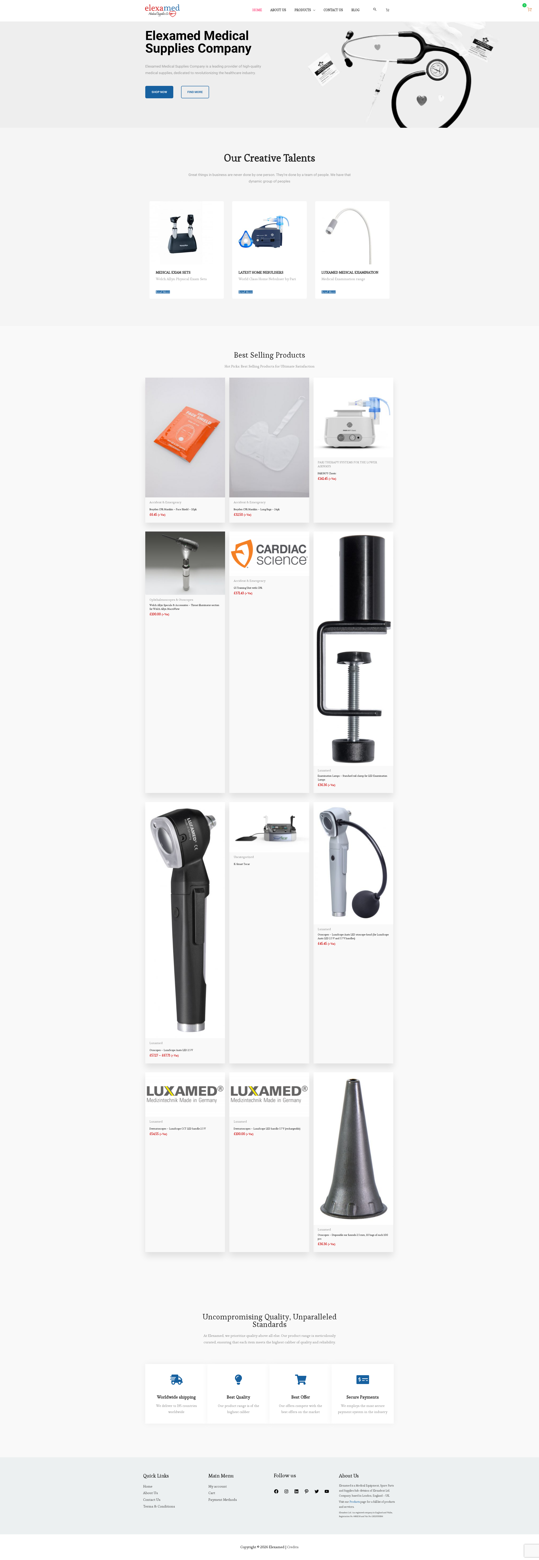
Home (147, 1486)
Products (355, 1502)
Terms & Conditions (159, 1506)
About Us (150, 1493)
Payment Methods (222, 1499)
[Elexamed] (162, 9)
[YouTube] (326, 1492)
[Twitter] (316, 1492)
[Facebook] (276, 1492)
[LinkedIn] (296, 1492)
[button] (375, 9)
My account (217, 1486)
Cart (211, 1493)
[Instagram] (286, 1492)
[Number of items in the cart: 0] (388, 10)
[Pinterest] (306, 1492)
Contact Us (151, 1499)
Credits (293, 1547)
